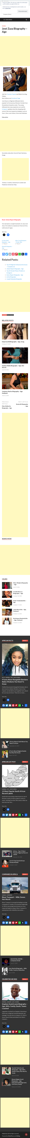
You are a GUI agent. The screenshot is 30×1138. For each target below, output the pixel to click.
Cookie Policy (8, 8)
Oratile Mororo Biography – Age (18, 592)
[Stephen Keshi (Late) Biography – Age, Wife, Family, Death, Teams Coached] (15, 1000)
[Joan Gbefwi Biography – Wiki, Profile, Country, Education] (4, 968)
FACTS (3, 677)
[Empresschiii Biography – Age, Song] (15, 340)
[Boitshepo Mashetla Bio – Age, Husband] (7, 618)
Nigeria (17, 1001)
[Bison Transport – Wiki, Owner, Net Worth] (15, 893)
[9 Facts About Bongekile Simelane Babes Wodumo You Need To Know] (15, 676)
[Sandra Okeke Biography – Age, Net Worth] (15, 364)
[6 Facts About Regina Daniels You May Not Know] (5, 751)
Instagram (5, 109)
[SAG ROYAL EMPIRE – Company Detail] (5, 959)
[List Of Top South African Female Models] (5, 861)
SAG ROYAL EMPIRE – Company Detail (17, 959)
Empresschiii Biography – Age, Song (13, 342)
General (8, 677)
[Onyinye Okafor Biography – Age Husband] (15, 389)
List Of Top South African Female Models (17, 861)
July (12, 677)
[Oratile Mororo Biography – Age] (7, 592)
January (9, 1001)
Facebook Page (16, 98)
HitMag (18, 1136)
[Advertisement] (15, 51)
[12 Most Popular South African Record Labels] (15, 787)
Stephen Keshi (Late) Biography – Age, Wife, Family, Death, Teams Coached (14, 1006)
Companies (9, 895)
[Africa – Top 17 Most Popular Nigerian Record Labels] (7, 851)
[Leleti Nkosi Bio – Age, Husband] (7, 609)
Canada (4, 895)
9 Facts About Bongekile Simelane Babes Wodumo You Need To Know (15, 682)
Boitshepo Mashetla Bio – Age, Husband (20, 619)
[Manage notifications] (26, 1134)
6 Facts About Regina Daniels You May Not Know (17, 751)
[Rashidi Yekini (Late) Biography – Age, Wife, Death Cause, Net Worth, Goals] (6, 1068)
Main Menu (8, 19)
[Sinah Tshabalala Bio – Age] (7, 601)
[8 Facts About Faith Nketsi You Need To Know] (5, 741)
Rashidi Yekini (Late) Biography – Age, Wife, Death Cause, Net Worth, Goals (19, 1070)
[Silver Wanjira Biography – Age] (7, 583)
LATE (13, 1001)
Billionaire (10, 315)
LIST (8, 789)
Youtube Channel (11, 94)
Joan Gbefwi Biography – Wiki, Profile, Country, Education (18, 969)
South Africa (17, 677)
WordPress (11, 1136)
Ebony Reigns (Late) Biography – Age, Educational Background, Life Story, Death (19, 1081)
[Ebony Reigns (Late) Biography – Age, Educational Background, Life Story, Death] (6, 1079)
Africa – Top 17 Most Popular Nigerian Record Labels (20, 852)
